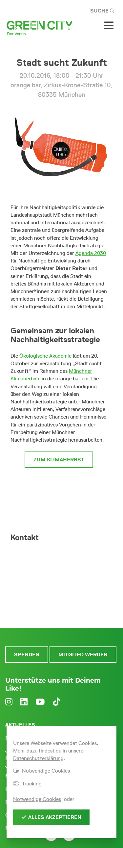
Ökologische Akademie (45, 356)
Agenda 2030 (90, 253)
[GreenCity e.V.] (39, 27)
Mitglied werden (83, 654)
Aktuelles (20, 725)
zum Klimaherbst (58, 459)
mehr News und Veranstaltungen (59, 486)
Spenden (26, 654)
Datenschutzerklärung (38, 758)
